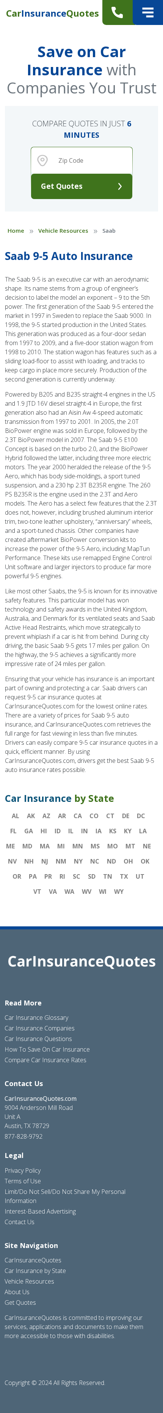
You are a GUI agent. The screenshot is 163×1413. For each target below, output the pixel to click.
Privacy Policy (23, 1170)
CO (94, 816)
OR (17, 876)
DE (125, 816)
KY (128, 831)
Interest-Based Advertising (40, 1211)
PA (33, 876)
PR (48, 876)
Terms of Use (23, 1181)
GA (28, 831)
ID (58, 831)
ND (111, 861)
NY (78, 861)
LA (143, 831)
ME (10, 846)
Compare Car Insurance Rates (45, 1060)
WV (86, 891)
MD (27, 846)
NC (94, 861)
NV (12, 861)
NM (61, 861)
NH (29, 861)
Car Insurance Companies (40, 1028)
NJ (44, 861)
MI (61, 846)
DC (141, 816)
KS (112, 831)
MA (45, 846)
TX (124, 876)
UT (140, 876)
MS (95, 846)
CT (110, 816)
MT (130, 846)
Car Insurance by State (35, 1271)
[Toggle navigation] (148, 12)
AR (62, 816)
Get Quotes (62, 186)
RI (62, 876)
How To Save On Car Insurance (47, 1049)
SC (76, 876)
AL (15, 816)
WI (103, 891)
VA (53, 891)
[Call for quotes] (118, 12)
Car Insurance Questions (38, 1039)
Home (16, 230)
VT (37, 891)
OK (145, 861)
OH (128, 861)
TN (107, 876)
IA (99, 831)
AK (31, 816)
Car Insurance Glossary (36, 1017)
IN (84, 831)
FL (13, 831)
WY (119, 891)
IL (71, 831)
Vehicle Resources (63, 230)
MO (112, 846)
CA (78, 816)
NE (147, 846)
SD (92, 876)
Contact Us (19, 1222)
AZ (46, 816)
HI (44, 831)
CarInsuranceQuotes (33, 1260)
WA (69, 891)
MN (77, 846)
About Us (17, 1292)
